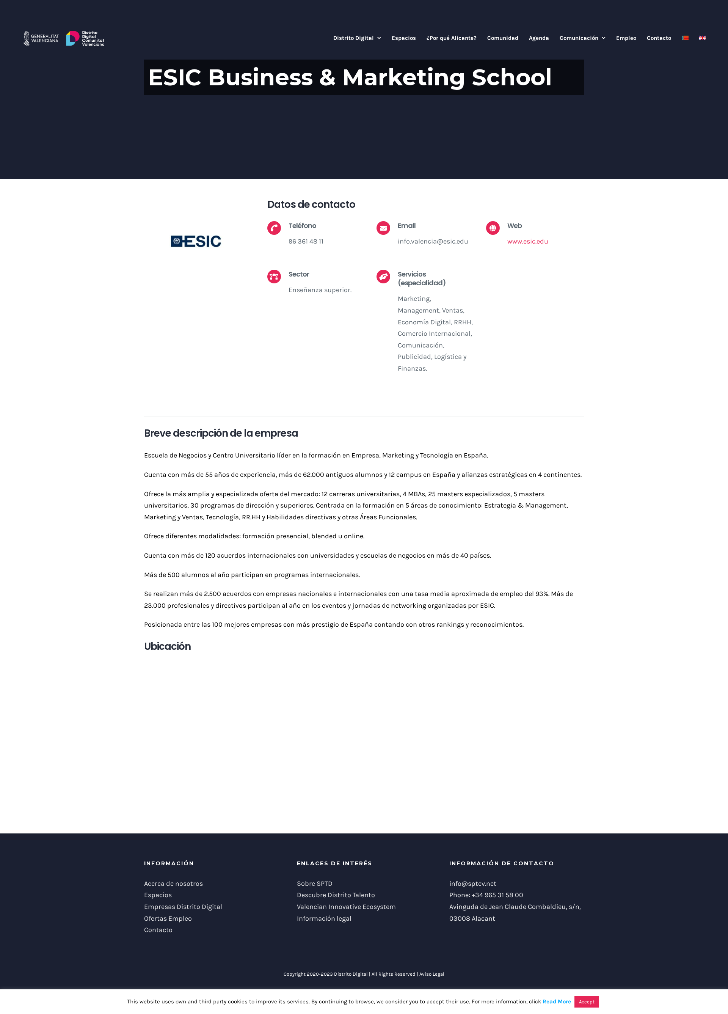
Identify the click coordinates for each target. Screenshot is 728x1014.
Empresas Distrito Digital (183, 906)
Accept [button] (587, 1002)
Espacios (158, 895)
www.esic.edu (527, 241)
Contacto (158, 930)
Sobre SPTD (315, 883)
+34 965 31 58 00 (497, 895)
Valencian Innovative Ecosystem (346, 906)
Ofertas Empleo (168, 918)
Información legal (324, 918)
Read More (557, 1001)
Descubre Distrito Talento (336, 895)
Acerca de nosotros (173, 883)
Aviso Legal (431, 974)
